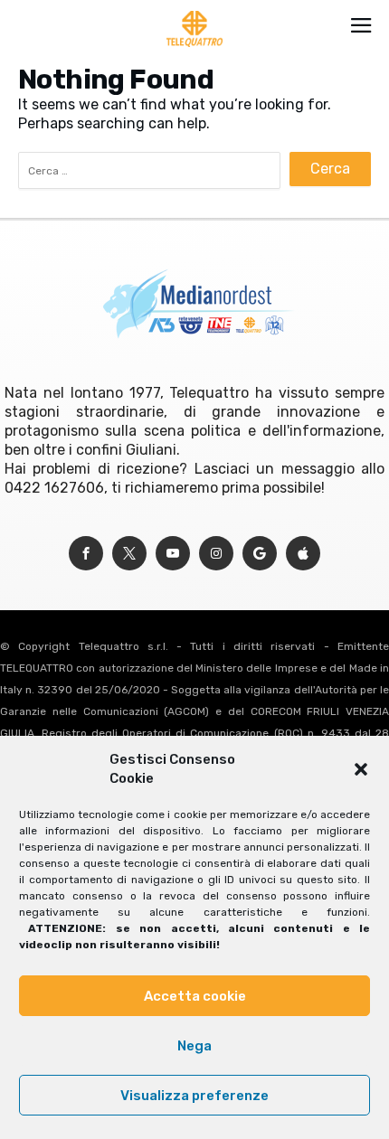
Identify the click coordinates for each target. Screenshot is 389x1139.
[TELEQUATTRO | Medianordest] (194, 11)
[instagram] (216, 553)
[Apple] (303, 553)
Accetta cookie (195, 996)
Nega (194, 1046)
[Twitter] (129, 553)
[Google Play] (259, 553)
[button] (361, 769)
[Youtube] (173, 553)
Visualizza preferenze (194, 1095)
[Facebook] (86, 553)
